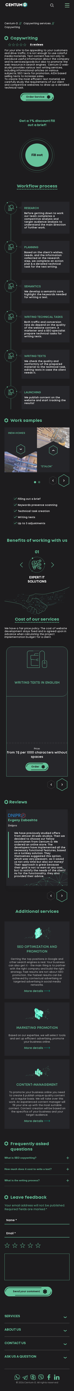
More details (34, 991)
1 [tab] (35, 482)
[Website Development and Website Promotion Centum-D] (16, 5)
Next (64, 480)
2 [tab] (39, 482)
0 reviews (36, 45)
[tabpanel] (20, 449)
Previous (53, 480)
